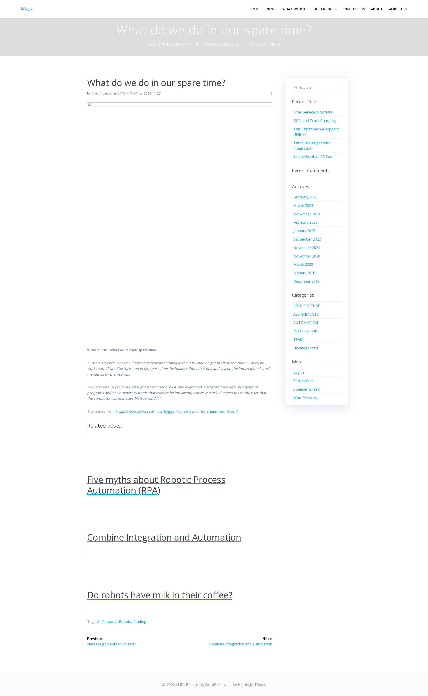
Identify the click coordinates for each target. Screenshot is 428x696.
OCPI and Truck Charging (314, 120)
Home (255, 9)
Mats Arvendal (101, 93)
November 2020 (306, 256)
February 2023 (305, 222)
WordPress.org (306, 397)
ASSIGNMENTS (306, 314)
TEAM (298, 339)
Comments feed (306, 389)
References (325, 9)
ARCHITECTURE (306, 305)
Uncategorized (305, 348)
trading (139, 621)
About (377, 9)
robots (125, 621)
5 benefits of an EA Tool (313, 156)
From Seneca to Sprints (312, 112)
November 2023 (306, 214)
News (271, 9)
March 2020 (303, 264)
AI (99, 621)
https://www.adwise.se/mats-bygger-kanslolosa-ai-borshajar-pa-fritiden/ (177, 411)
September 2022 (307, 239)
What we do (293, 9)
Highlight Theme (252, 684)
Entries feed (303, 380)
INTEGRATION (305, 331)
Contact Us (353, 9)
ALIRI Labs (398, 9)
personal (109, 621)
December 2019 (306, 281)
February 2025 (305, 197)
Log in (298, 372)
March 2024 (303, 205)
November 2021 (306, 247)
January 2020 (304, 272)
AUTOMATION (127, 93)
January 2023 (304, 230)
